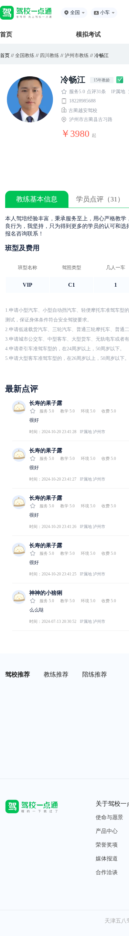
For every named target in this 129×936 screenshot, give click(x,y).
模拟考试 (88, 34)
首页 (6, 34)
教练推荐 (56, 674)
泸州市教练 (77, 55)
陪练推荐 (94, 674)
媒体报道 (107, 858)
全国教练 (24, 55)
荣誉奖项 (107, 845)
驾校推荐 (17, 674)
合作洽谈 (107, 872)
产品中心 (107, 831)
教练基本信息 (36, 199)
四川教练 (49, 55)
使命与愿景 (109, 817)
